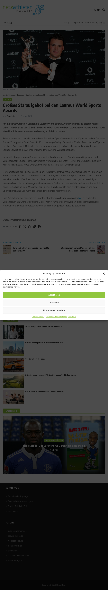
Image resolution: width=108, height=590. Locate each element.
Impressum (72, 317)
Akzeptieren (54, 294)
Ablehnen (54, 302)
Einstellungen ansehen (54, 310)
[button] (103, 273)
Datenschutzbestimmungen (56, 317)
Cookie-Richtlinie (38, 317)
